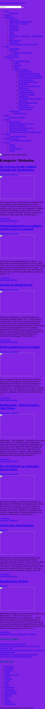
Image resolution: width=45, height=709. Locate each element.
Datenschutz (13, 13)
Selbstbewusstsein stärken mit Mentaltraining (25, 132)
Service (7, 142)
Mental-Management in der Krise (21, 124)
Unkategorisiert (10, 704)
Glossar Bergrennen (25, 72)
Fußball (16, 63)
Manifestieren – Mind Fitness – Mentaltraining (26, 36)
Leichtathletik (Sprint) (22, 61)
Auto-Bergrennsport (21, 69)
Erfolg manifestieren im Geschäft (20, 346)
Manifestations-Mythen (14, 581)
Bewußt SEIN (14, 49)
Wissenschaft (14, 30)
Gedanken (8, 679)
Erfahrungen (13, 42)
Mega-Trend (13, 19)
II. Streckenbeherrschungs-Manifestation (28, 83)
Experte (7, 677)
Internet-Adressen (15, 149)
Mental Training (15, 122)
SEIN (7, 47)
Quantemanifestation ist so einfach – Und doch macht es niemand (21, 227)
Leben (7, 685)
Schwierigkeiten (15, 40)
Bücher (7, 120)
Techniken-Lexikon (12, 138)
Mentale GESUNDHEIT (23, 53)
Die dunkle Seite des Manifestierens (13, 644)
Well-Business (14, 111)
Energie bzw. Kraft (11, 675)
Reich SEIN (13, 55)
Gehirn (7, 681)
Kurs (6, 683)
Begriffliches (9, 666)
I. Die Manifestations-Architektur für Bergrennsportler (30, 79)
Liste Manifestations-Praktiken (20, 140)
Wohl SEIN (13, 51)
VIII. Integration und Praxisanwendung (26, 108)
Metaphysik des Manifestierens (20, 21)
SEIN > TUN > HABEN (18, 24)
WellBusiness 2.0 (20, 113)
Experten (12, 147)
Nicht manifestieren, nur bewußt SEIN (23, 44)
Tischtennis (18, 65)
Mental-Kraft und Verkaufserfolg (21, 128)
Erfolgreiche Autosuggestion (17, 525)
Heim (7, 11)
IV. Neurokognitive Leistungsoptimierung (26, 91)
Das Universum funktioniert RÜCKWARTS (16, 657)
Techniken (8, 702)
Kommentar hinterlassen (9, 221)
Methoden (14, 175)
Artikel (7, 134)
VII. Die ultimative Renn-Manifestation (27, 104)
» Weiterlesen (5, 219)
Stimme (7, 700)
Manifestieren (10, 17)
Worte (11, 32)
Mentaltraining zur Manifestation (30, 76)
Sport (11, 59)
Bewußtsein (9, 668)
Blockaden (8, 671)
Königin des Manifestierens (16, 284)
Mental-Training (10, 691)
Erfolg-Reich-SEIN (12, 57)
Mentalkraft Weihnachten (18, 130)
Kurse (7, 115)
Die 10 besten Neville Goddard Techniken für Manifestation (18, 168)
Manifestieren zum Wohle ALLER (12, 3)
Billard (16, 67)
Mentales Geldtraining (17, 126)
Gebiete (12, 34)
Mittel (7, 698)
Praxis (11, 38)
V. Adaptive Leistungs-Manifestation (26, 96)
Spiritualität (13, 26)
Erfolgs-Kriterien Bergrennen (29, 74)
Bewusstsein (13, 28)
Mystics (12, 151)
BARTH (8, 15)
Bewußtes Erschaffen (17, 117)
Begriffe (12, 145)
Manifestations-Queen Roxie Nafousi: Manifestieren (19, 654)
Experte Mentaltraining (17, 136)
